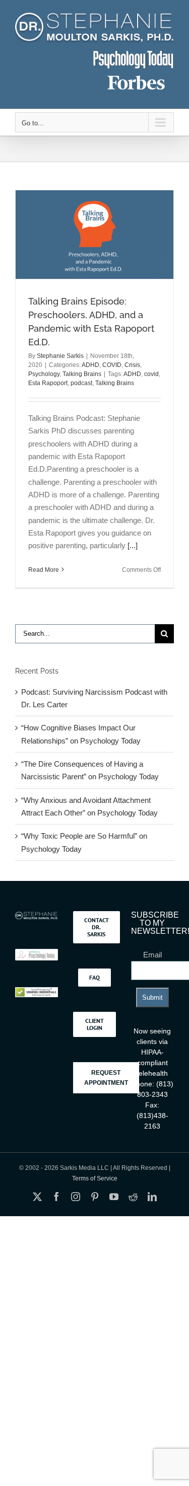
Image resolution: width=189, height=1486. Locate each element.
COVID (111, 364)
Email (152, 954)
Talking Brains (81, 374)
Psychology (43, 374)
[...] (133, 545)
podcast (81, 383)
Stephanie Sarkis (60, 355)
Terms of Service (94, 1178)
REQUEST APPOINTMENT (106, 1077)
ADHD (90, 364)
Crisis (132, 364)
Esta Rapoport (48, 383)
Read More (43, 569)
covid (151, 374)
